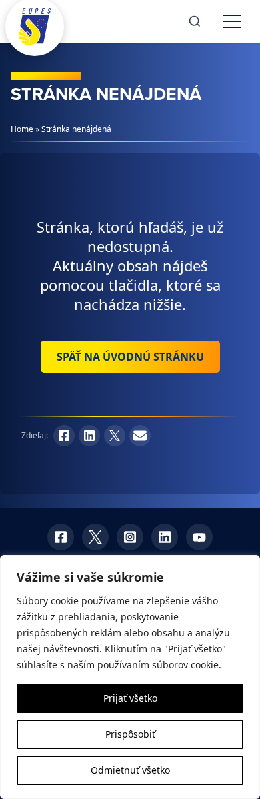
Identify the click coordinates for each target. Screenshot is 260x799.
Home (22, 129)
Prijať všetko (130, 698)
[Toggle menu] (232, 21)
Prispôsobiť (130, 734)
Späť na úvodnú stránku (130, 356)
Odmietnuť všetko (130, 770)
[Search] (194, 21)
